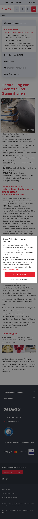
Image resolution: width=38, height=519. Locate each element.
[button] (19, 279)
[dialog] (19, 259)
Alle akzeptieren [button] (19, 274)
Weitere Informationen (11, 269)
